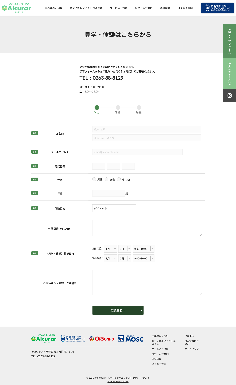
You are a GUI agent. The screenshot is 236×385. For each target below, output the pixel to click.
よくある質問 (185, 7)
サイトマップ (191, 348)
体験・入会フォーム (230, 41)
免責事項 (189, 335)
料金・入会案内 (144, 7)
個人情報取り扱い (191, 342)
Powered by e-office (118, 381)
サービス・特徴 (119, 7)
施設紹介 (165, 7)
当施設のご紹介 (53, 7)
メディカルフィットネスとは (86, 7)
